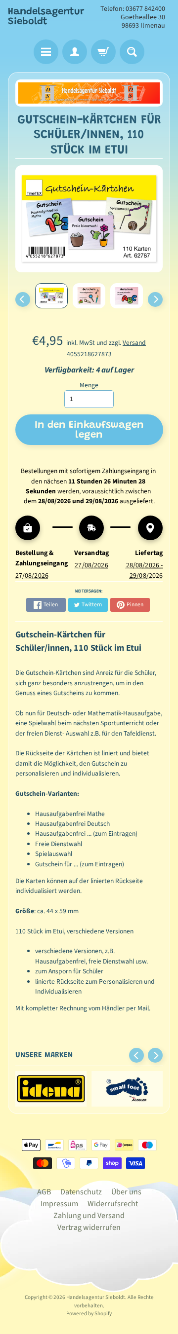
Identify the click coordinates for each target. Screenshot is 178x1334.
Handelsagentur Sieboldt (46, 17)
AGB (44, 1191)
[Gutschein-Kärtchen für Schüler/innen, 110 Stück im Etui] (51, 295)
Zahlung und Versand (89, 1215)
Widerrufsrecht (113, 1203)
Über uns (126, 1191)
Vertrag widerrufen (89, 1227)
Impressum (59, 1203)
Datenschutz (81, 1191)
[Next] (155, 299)
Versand (134, 342)
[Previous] (22, 299)
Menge (89, 385)
